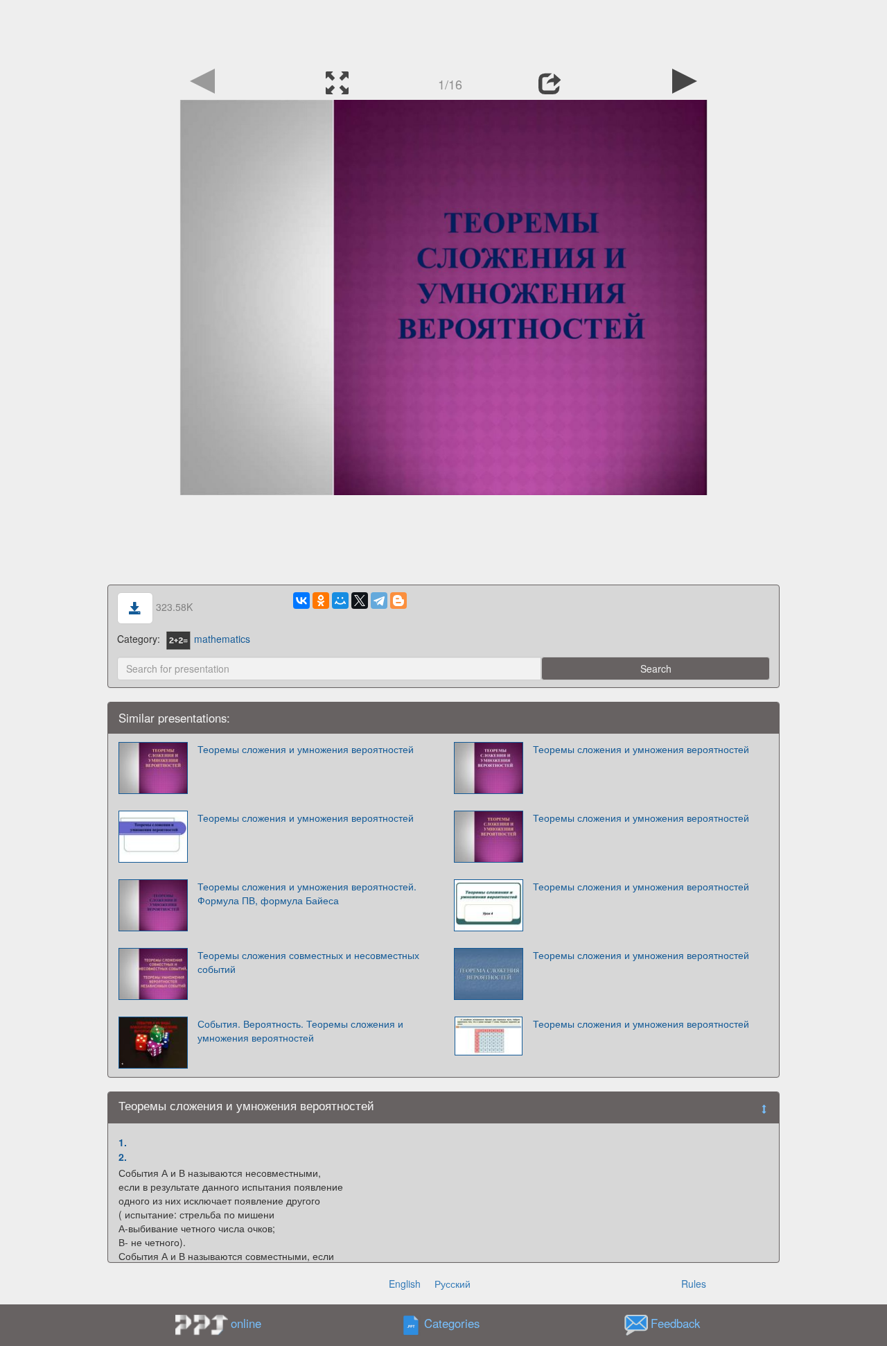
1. (122, 1142)
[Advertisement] (443, 31)
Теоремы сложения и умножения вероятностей (305, 749)
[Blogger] (398, 600)
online (246, 1323)
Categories (452, 1323)
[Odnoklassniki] (321, 600)
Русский (452, 1284)
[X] (359, 600)
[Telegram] (379, 600)
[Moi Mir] (340, 600)
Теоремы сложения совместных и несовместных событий (308, 962)
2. (122, 1157)
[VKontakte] (301, 600)
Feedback (675, 1323)
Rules (693, 1284)
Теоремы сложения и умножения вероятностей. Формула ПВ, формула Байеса (306, 893)
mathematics (222, 639)
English (405, 1284)
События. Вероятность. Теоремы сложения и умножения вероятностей (300, 1030)
